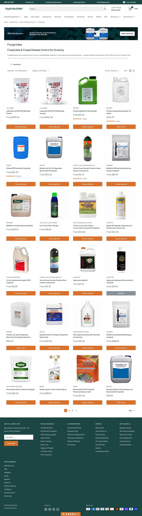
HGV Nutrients (9, 466)
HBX (5, 469)
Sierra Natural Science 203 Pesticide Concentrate (86, 336)
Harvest (90, 17)
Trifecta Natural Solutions (82, 223)
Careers (98, 448)
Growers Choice (9, 493)
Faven (6, 476)
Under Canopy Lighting (48, 434)
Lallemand (10, 108)
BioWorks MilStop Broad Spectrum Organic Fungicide (118, 169)
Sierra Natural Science (81, 332)
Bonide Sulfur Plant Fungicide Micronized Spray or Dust (83, 390)
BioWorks (109, 165)
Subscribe (11, 443)
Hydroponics (47, 17)
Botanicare (8, 496)
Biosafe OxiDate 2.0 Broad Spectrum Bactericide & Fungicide (119, 390)
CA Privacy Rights (101, 441)
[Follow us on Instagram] (53, 509)
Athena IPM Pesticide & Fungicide (18, 168)
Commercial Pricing (74, 428)
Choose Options (21, 127)
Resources (114, 17)
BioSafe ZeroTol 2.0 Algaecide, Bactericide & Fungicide (51, 169)
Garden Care (14, 22)
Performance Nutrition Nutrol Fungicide (20, 389)
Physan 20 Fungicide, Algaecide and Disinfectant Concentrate (119, 227)
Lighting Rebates (125, 445)
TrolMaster (8, 489)
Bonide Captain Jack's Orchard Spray (53, 389)
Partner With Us (100, 431)
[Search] (105, 9)
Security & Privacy (126, 434)
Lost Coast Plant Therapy (48, 223)
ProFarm (76, 108)
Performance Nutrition (14, 386)
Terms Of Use (100, 445)
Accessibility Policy (102, 451)
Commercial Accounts (53, 2)
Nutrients (57, 17)
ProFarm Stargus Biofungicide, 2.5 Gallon (118, 112)
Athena (8, 165)
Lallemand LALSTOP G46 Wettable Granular (52, 112)
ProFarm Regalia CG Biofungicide (85, 111)
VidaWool (7, 472)
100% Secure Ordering (127, 431)
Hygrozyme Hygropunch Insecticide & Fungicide (119, 281)
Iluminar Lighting (10, 486)
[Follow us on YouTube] (57, 509)
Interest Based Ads (102, 438)
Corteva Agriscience (13, 277)
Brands (98, 17)
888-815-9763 (9, 2)
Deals (26, 17)
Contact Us (30, 2)
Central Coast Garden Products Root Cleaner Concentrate (53, 281)
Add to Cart (121, 127)
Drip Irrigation (69, 17)
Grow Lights (35, 17)
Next (130, 410)
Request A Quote (125, 428)
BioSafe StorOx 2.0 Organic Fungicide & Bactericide (54, 336)
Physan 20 (109, 223)
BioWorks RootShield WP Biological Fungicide (119, 336)
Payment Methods (73, 441)
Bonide (42, 386)
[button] (71, 514)
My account (115, 10)
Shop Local (44, 445)
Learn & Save (131, 2)
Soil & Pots (81, 17)
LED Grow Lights (46, 451)
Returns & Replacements (76, 434)
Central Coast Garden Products (84, 165)
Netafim (7, 479)
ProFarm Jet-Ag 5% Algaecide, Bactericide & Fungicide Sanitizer (18, 336)
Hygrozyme (76, 277)
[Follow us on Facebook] (45, 509)
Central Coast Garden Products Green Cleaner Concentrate (87, 169)
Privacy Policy (100, 434)
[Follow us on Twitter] (49, 509)
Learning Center (79, 2)
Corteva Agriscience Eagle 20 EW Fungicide (18, 281)
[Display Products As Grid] (130, 71)
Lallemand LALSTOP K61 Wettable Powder (18, 112)
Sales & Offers (45, 438)
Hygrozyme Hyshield (80, 280)
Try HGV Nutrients (47, 428)
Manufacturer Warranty (75, 438)
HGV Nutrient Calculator (49, 431)
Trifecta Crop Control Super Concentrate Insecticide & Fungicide (86, 227)
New (105, 17)
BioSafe (42, 165)
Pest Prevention (46, 455)
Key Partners (127, 17)
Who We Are (99, 428)
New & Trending (46, 441)
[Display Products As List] (134, 71)
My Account (71, 445)
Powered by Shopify (10, 508)
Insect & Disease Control (28, 22)
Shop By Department (11, 17)
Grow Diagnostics (103, 2)
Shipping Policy (72, 431)
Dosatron (7, 482)
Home (6, 22)
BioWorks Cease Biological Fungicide (19, 225)
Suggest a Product (47, 448)
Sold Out (121, 293)
